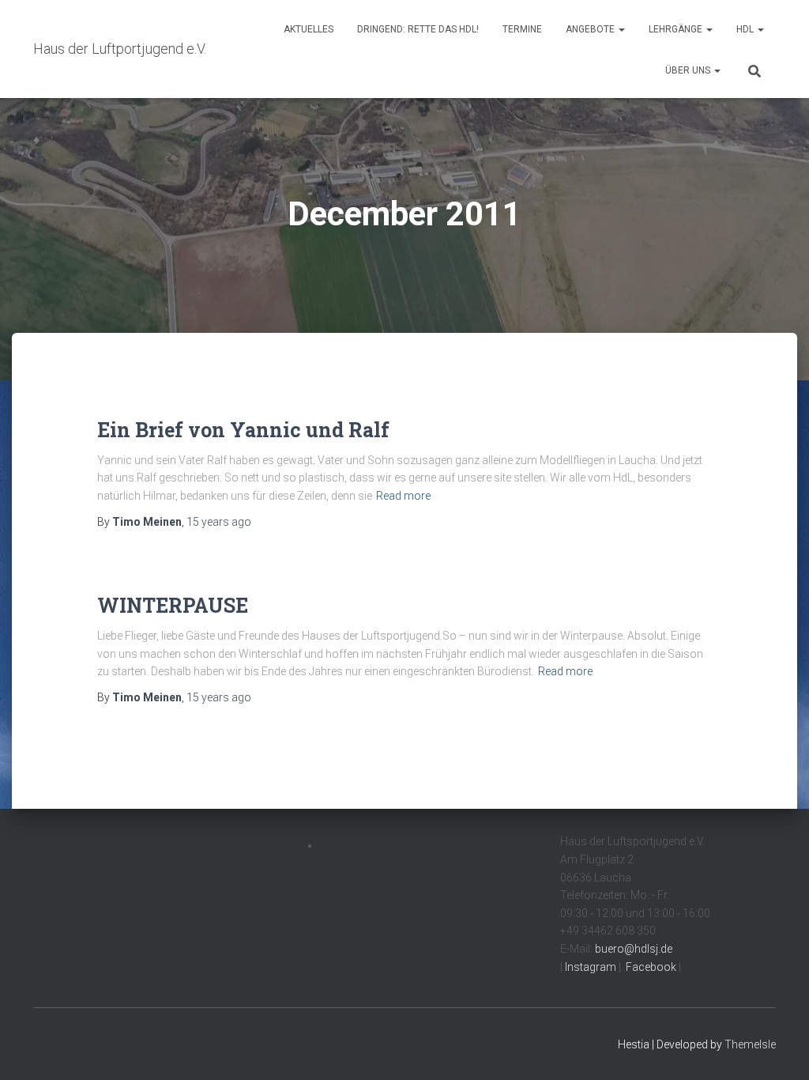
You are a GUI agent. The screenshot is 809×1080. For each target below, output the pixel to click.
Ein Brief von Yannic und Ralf (243, 430)
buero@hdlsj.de (633, 948)
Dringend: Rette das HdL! (418, 29)
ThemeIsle (750, 1044)
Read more (403, 495)
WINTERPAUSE (172, 605)
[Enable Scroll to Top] (778, 1048)
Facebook (649, 967)
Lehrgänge (677, 29)
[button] (621, 29)
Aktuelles (308, 29)
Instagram (589, 967)
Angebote (591, 29)
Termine (522, 29)
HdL (746, 29)
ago (218, 521)
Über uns (689, 70)
